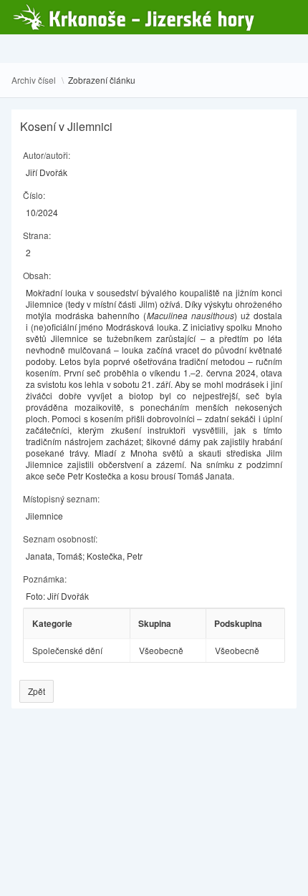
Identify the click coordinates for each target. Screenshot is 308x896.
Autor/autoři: (46, 155)
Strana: (37, 235)
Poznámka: (45, 579)
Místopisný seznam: (61, 498)
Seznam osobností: (60, 538)
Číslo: (34, 195)
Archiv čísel (33, 80)
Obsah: (37, 275)
